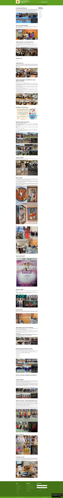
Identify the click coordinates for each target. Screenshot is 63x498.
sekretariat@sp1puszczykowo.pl (30, 486)
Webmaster (18, 484)
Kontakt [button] (40, 4)
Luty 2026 (40, 13)
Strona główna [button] (18, 4)
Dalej (31, 479)
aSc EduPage (46, 497)
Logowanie (46, 1)
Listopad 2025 (40, 15)
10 (29, 479)
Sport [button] (37, 4)
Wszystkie (40, 17)
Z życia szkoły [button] (25, 4)
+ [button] (22, 497)
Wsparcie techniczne (19, 485)
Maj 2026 (40, 11)
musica (17, 324)
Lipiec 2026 (40, 10)
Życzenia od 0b (18, 60)
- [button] (23, 497)
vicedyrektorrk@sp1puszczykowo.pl (30, 488)
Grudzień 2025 (40, 14)
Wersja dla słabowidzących (19, 497)
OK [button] (61, 496)
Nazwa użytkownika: (39, 484)
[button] (42, 1)
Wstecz (17, 479)
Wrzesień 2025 (40, 16)
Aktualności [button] (22, 4)
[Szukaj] (46, 2)
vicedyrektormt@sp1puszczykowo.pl (30, 487)
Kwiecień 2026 (40, 12)
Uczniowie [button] (30, 4)
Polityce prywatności (59, 495)
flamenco (18, 225)
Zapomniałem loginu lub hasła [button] (40, 490)
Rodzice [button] (34, 4)
